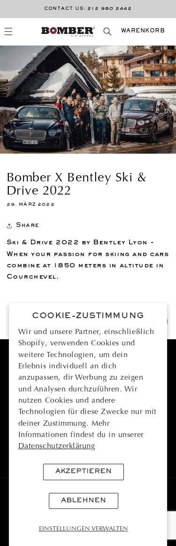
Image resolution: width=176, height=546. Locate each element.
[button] (8, 31)
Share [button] (27, 225)
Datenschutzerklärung (56, 446)
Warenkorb (143, 31)
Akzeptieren (83, 471)
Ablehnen (83, 501)
